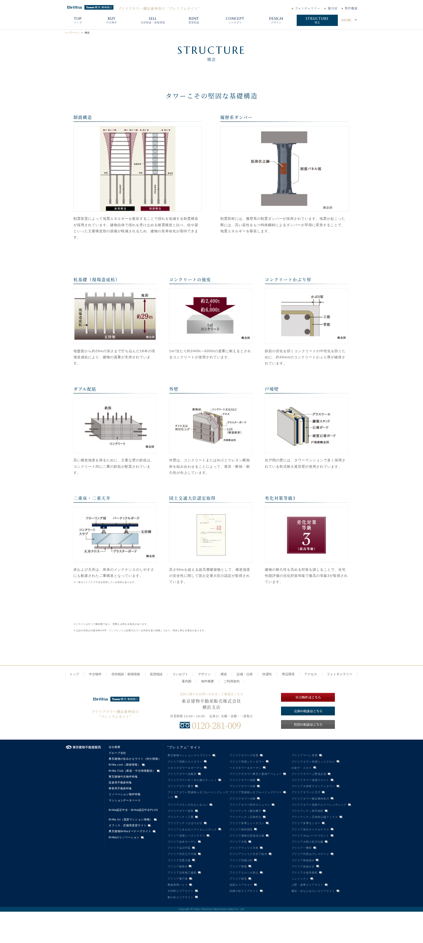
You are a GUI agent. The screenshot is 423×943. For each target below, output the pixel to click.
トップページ (72, 32)
